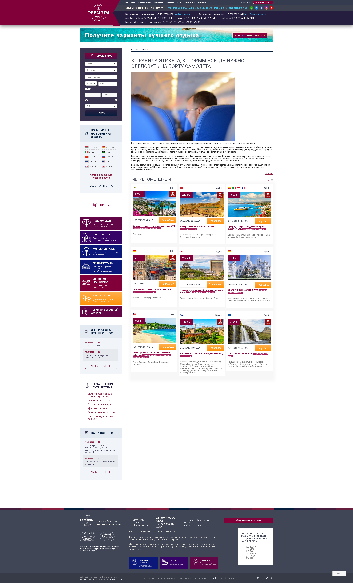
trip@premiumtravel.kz (185, 14)
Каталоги (157, 532)
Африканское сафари (98, 408)
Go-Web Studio (116, 579)
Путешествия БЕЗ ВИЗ (98, 400)
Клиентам (170, 2)
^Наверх (339, 573)
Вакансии (145, 532)
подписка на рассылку (263, 2)
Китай (92, 157)
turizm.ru (269, 173)
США (108, 161)
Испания (110, 147)
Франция (93, 166)
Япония (109, 166)
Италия (92, 152)
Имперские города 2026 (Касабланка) (198, 226)
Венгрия (93, 147)
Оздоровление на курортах (101, 412)
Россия (109, 157)
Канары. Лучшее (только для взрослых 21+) (154, 226)
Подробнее (167, 220)
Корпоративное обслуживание (150, 2)
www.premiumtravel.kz (212, 578)
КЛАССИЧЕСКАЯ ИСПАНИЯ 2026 (243, 290)
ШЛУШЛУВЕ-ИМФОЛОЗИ (96, 346)
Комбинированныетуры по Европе (101, 176)
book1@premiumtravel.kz (255, 14)
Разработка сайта (88, 579)
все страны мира (101, 185)
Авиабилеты (190, 2)
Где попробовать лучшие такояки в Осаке (96, 356)
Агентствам (245, 2)
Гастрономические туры (99, 404)
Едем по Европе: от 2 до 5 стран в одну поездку (100, 395)
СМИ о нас (170, 532)
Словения (94, 161)
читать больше (101, 365)
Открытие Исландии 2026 (240, 354)
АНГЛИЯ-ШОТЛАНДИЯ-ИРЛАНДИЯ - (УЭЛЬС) (201, 353)
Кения (109, 152)
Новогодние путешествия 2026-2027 (100, 417)
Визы (179, 2)
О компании (130, 2)
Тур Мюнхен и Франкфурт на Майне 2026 (152, 289)
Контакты (202, 2)
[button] (268, 180)
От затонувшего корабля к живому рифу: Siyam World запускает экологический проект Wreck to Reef (100, 448)
